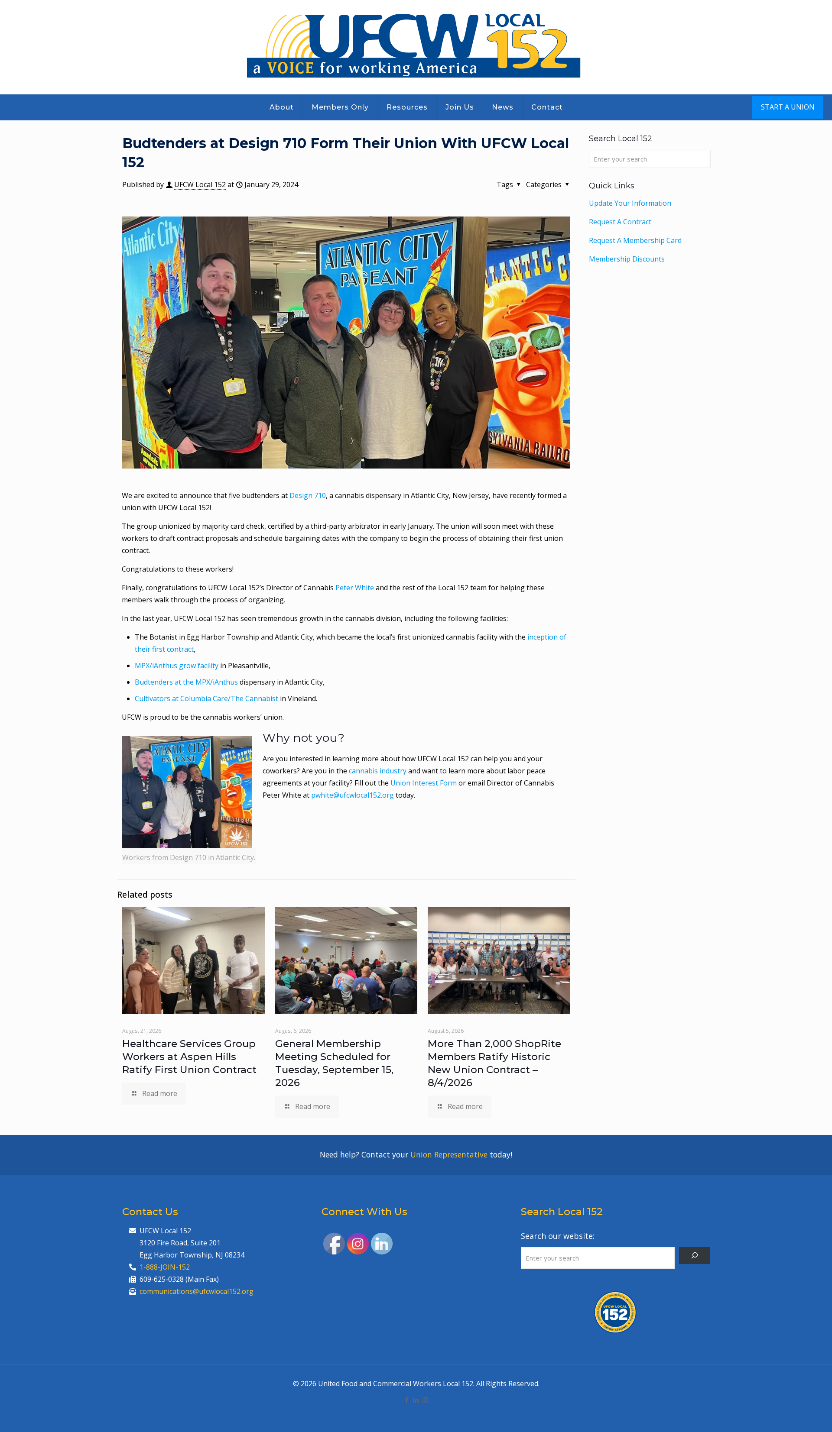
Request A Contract (620, 221)
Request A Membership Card (635, 240)
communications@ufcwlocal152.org (197, 1291)
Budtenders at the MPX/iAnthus (186, 682)
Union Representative (449, 1154)
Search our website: (558, 1236)
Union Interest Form (423, 783)
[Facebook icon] (407, 1400)
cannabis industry (377, 771)
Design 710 (307, 495)
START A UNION (788, 107)
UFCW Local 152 (200, 184)
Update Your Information (630, 203)
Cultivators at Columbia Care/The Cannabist (206, 698)
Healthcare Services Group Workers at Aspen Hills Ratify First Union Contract (189, 1057)
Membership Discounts (627, 259)
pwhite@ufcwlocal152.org (352, 795)
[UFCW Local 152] (416, 47)
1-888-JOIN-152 (165, 1267)
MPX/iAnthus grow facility (176, 665)
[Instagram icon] (425, 1400)
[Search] (694, 1255)
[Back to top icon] (790, 1414)
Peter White (354, 587)
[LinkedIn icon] (416, 1400)
